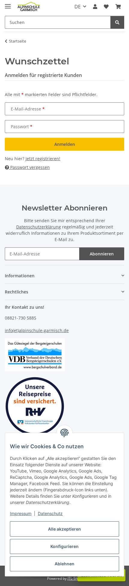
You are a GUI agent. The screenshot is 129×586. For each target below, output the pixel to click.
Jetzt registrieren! (43, 158)
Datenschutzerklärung (38, 227)
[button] (95, 7)
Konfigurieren (64, 546)
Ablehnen (64, 563)
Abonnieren (102, 254)
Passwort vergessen (29, 167)
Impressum (21, 513)
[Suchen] (117, 22)
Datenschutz (50, 513)
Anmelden (64, 144)
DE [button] (77, 6)
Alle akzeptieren (64, 529)
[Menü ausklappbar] (8, 3)
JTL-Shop (75, 578)
